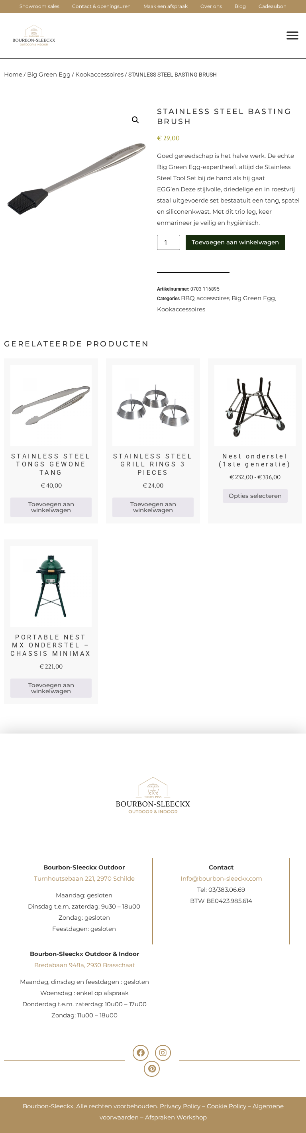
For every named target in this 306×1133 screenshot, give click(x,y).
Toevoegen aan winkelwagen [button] (51, 507)
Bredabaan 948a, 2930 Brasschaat (84, 965)
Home (13, 74)
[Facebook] (141, 1053)
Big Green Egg (49, 74)
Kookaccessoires (99, 74)
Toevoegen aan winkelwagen (235, 242)
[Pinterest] (152, 1069)
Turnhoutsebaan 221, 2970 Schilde (84, 878)
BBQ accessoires (205, 298)
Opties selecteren (255, 496)
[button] (292, 35)
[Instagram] (163, 1053)
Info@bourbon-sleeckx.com (221, 878)
